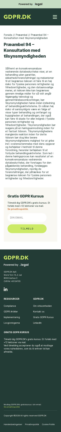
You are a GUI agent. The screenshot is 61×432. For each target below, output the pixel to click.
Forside (8, 34)
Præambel (21, 34)
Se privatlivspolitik (18, 209)
